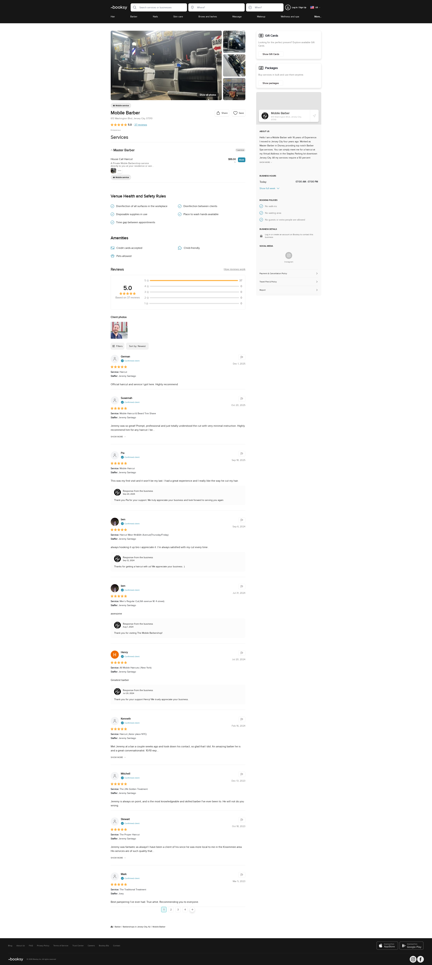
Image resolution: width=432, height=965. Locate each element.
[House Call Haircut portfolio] (113, 170)
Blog (10, 945)
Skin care (178, 16)
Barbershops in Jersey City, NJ (137, 927)
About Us (20, 945)
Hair (113, 16)
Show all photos (208, 94)
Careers (91, 945)
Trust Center (78, 945)
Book (241, 159)
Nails (155, 16)
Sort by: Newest (137, 346)
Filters (119, 346)
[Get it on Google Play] (412, 946)
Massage (237, 16)
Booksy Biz (104, 945)
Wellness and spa (290, 16)
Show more (117, 436)
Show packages (271, 83)
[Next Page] (192, 909)
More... (317, 16)
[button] (134, 7)
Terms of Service (60, 945)
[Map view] (288, 108)
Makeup (261, 16)
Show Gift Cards (271, 54)
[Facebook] (420, 959)
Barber (133, 16)
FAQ (31, 945)
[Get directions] (314, 115)
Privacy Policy (43, 945)
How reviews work (234, 269)
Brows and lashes (207, 16)
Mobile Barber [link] (159, 927)
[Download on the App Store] (387, 946)
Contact (116, 945)
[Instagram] (288, 255)
